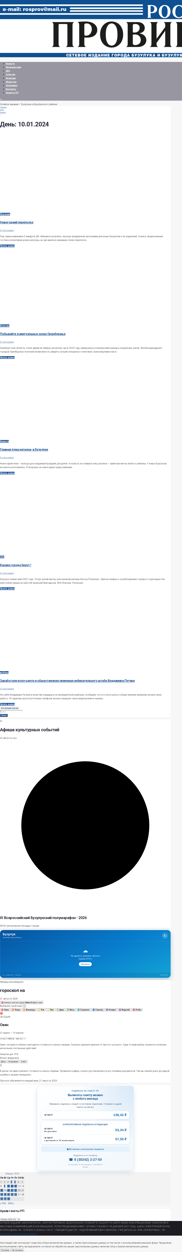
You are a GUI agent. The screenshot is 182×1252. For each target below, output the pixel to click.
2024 (2, 110)
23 (5, 1194)
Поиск (4, 715)
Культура (4, 325)
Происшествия (13, 67)
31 (8, 1198)
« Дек (3, 1203)
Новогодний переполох (16, 222)
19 (15, 1190)
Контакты (11, 89)
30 (5, 1198)
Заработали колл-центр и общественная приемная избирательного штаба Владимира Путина (67, 680)
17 (8, 1190)
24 (8, 1194)
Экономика (11, 85)
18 (12, 1190)
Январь (3, 112)
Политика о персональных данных (18, 1233)
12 (15, 1186)
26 (15, 1194)
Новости (10, 63)
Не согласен (17, 1250)
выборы (4, 672)
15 (1, 1190)
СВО (8, 71)
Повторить (85, 964)
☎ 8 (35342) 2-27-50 (85, 1159)
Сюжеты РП (12, 92)
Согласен (5, 1250)
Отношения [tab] (13, 1062)
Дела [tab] (3, 1062)
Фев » (11, 1203)
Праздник (5, 214)
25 (12, 1194)
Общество (11, 82)
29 (1, 1198)
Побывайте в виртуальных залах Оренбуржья (32, 334)
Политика (11, 78)
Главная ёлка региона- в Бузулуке (24, 449)
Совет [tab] (23, 1062)
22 (1, 1194)
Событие (10, 74)
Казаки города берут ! (15, 565)
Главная (3, 107)
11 (12, 1186)
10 (8, 1186)
